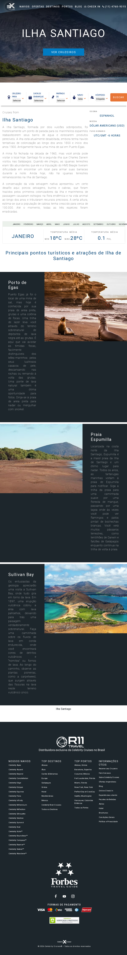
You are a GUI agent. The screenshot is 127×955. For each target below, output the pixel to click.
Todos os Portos (81, 808)
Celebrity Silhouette (17, 814)
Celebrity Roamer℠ (17, 845)
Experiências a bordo (108, 795)
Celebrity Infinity (16, 800)
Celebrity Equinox (16, 792)
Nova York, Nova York (83, 787)
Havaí (44, 792)
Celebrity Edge (15, 783)
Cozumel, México (82, 774)
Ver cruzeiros (63, 52)
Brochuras (103, 813)
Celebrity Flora (15, 796)
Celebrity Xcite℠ (15, 831)
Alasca (44, 765)
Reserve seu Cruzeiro (108, 769)
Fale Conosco (105, 773)
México (45, 800)
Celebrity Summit (16, 823)
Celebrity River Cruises (51, 805)
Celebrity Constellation (18, 778)
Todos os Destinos (50, 809)
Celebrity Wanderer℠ (18, 854)
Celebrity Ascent (16, 770)
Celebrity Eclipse (16, 787)
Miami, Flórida (80, 783)
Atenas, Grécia (80, 765)
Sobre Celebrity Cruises (109, 777)
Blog (101, 786)
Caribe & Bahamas (50, 774)
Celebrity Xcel (15, 827)
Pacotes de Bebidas (107, 799)
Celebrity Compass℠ (18, 840)
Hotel (101, 808)
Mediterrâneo (47, 796)
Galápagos (46, 783)
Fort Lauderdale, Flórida (84, 778)
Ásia (43, 770)
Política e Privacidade (108, 822)
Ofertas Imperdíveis (107, 782)
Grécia (44, 787)
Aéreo (101, 804)
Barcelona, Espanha (83, 770)
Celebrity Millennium (18, 805)
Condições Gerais (106, 817)
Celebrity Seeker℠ (16, 849)
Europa (44, 778)
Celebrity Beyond (16, 774)
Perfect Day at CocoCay (84, 792)
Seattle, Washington (83, 796)
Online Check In (106, 791)
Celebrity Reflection (17, 809)
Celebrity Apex (15, 765)
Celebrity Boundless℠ (18, 836)
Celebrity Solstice (16, 818)
